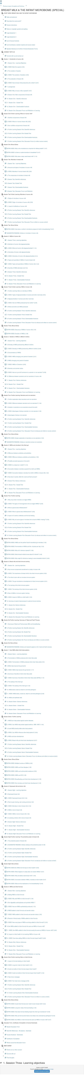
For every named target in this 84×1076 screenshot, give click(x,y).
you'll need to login (48, 1069)
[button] (1, 1)
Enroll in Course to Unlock (42, 1071)
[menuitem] (1, 4)
